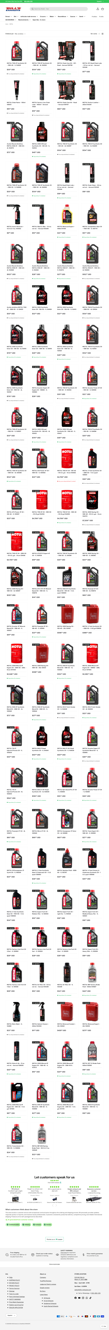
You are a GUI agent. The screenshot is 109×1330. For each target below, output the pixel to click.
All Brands (47, 1298)
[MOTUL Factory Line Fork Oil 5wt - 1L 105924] (42, 937)
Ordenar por (9, 34)
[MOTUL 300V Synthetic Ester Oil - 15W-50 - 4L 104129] (16, 376)
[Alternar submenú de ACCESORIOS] (16, 20)
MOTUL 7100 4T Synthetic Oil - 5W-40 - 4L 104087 (67, 145)
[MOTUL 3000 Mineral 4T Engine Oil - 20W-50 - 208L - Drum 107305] (16, 653)
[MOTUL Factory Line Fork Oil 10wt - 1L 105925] (67, 937)
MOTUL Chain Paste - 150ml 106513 (16, 103)
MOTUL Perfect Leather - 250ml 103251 (91, 103)
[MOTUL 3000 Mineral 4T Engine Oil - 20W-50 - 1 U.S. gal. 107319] (67, 1092)
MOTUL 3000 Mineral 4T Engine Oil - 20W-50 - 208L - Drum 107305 (16, 668)
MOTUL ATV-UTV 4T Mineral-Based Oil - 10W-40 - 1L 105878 (41, 591)
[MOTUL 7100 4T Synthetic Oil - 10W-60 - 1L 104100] (67, 376)
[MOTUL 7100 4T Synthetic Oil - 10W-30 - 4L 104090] (42, 173)
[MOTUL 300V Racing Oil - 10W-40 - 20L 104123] (42, 653)
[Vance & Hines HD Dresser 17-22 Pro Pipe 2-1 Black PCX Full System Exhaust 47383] (35, 1199)
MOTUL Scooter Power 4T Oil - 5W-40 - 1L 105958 (92, 389)
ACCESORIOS (9, 20)
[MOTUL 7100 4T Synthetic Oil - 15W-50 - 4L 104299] (92, 132)
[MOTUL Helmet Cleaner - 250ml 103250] (42, 1012)
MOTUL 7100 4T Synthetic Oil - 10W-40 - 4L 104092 (42, 64)
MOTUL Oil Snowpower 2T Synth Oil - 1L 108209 (15, 871)
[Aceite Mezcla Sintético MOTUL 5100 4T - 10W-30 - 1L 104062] (42, 254)
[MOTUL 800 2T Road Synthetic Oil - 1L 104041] (42, 736)
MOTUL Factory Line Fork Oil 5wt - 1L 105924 (41, 950)
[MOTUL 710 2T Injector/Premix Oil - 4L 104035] (16, 777)
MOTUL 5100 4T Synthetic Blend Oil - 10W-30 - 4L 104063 (66, 668)
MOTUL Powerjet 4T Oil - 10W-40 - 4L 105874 (91, 590)
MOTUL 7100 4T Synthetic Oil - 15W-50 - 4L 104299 (92, 145)
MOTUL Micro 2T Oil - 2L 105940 (40, 832)
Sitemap (11, 1291)
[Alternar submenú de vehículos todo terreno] (37, 16)
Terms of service (14, 1288)
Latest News (44, 1294)
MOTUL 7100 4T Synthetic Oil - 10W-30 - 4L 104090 (42, 186)
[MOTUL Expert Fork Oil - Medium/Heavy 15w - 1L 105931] (92, 899)
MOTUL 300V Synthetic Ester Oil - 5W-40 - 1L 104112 (66, 308)
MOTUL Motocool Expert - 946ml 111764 (66, 228)
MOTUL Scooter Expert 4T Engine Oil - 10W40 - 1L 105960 (40, 390)
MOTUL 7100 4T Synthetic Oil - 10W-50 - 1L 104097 (16, 430)
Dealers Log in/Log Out (16, 1305)
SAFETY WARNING (15, 1299)
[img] (54, 1180)
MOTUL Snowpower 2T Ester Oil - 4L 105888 (66, 832)
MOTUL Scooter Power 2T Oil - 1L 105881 (92, 791)
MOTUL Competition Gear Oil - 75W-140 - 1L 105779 (92, 228)
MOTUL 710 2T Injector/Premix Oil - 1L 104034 (14, 750)
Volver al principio (54, 1264)
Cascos (72, 16)
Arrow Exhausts (48, 1301)
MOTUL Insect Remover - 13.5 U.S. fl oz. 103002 (15, 228)
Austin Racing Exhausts (51, 1306)
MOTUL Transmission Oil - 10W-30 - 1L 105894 (15, 1147)
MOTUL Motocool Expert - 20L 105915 (91, 1025)
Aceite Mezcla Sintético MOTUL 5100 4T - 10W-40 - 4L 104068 (16, 268)
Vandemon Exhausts (50, 1303)
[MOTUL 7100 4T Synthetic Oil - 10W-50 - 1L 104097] (16, 417)
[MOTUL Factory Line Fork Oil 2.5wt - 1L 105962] (16, 937)
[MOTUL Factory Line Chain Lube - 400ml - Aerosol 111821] (42, 90)
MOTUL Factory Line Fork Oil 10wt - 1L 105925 (66, 950)
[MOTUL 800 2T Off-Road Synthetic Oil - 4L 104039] (42, 777)
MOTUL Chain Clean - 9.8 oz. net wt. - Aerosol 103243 (92, 186)
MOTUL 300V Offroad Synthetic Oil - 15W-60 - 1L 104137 (66, 431)
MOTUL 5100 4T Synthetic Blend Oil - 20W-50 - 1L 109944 (40, 709)
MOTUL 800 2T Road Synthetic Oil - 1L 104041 (40, 749)
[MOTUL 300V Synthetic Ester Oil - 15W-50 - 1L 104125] (67, 334)
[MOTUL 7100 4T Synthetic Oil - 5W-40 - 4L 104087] (67, 132)
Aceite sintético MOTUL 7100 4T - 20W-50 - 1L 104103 (16, 308)
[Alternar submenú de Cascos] (77, 16)
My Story (42, 1291)
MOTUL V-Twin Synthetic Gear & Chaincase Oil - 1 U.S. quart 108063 (41, 872)
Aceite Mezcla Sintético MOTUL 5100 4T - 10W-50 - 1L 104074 (66, 268)
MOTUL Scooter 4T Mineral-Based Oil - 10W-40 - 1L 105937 (16, 628)
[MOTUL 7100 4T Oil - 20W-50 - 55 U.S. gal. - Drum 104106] (16, 541)
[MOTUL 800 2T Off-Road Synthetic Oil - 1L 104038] (67, 736)
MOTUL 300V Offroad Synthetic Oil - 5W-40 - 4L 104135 (41, 431)
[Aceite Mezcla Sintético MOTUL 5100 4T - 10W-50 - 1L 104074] (67, 254)
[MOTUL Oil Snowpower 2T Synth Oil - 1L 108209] (16, 858)
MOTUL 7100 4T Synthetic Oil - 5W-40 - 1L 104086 (92, 430)
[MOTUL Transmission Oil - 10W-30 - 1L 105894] (16, 1134)
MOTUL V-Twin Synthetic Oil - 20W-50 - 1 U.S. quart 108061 (92, 473)
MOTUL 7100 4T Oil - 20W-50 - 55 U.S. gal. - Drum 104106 (16, 554)
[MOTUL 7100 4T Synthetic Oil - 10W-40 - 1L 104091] (16, 51)
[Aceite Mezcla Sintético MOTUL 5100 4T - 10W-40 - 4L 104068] (16, 254)
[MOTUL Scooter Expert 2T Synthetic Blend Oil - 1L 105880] (92, 736)
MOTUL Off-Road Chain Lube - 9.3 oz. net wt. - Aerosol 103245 (92, 65)
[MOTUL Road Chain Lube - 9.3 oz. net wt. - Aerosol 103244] (67, 173)
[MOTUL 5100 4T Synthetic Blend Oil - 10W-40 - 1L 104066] (42, 1092)
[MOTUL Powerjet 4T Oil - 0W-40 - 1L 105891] (42, 614)
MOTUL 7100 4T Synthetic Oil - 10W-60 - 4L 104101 (92, 348)
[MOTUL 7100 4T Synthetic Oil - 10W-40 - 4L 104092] (42, 51)
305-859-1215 (95, 1293)
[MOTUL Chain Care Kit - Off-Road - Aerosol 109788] (67, 51)
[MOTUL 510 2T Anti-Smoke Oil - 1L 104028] (67, 695)
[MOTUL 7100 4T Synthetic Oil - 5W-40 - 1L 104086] (92, 417)
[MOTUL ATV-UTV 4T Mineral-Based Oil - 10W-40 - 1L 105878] (42, 576)
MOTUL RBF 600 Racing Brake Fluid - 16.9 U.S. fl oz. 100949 (40, 1148)
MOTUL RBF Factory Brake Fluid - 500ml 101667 (91, 986)
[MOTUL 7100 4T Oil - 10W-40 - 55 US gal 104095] (67, 500)
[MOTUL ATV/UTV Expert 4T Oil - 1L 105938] (42, 541)
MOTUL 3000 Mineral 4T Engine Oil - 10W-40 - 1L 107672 (40, 1065)
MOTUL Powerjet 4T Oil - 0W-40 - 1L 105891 (40, 627)
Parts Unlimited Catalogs (17, 1297)
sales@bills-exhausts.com (83, 1290)
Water (52, 16)
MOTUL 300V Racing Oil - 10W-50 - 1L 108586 (91, 554)
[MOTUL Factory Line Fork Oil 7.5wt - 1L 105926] (16, 972)
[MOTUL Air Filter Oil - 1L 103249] (67, 972)
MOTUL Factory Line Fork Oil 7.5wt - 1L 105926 (16, 986)
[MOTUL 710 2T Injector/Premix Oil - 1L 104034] (16, 736)
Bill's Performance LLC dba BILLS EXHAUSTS (19, 1323)
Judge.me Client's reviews (48, 1284)
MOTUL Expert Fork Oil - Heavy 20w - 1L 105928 (91, 950)
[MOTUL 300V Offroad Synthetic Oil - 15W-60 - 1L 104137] (67, 417)
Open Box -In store (39, 20)
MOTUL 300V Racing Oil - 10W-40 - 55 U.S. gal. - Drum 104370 (92, 514)
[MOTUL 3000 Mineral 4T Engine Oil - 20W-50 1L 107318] (67, 1051)
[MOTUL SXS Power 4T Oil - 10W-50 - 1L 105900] (42, 458)
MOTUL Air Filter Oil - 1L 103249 (65, 986)
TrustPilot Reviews (45, 1281)
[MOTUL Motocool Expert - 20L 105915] (92, 1012)
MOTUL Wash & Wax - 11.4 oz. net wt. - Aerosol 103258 (41, 228)
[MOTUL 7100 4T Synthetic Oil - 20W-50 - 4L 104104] (92, 295)
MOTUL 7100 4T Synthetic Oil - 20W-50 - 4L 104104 (92, 308)
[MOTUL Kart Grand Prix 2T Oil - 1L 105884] (67, 777)
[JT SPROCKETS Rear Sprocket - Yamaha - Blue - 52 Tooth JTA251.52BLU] (94, 1199)
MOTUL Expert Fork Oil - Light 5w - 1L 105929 (65, 913)
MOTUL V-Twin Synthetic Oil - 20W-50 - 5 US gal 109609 (92, 627)
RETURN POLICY (14, 1283)
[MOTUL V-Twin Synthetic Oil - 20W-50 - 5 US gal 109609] (92, 614)
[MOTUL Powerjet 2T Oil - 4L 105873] (16, 819)
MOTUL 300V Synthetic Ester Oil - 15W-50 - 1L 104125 (65, 349)
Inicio (6, 24)
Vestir (81, 16)
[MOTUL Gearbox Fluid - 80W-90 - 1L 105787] (67, 858)
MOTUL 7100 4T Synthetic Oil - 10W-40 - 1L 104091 (16, 64)
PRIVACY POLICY (14, 1286)
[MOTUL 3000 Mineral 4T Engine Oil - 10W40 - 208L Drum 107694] (92, 653)
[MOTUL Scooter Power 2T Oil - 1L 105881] (92, 777)
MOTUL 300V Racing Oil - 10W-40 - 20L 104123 (40, 667)
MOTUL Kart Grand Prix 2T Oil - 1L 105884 (67, 791)
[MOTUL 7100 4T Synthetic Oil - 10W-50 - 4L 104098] (16, 458)
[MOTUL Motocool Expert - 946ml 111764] (67, 214)
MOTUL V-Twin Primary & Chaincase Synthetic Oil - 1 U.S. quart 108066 (92, 872)
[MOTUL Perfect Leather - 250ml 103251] (92, 90)
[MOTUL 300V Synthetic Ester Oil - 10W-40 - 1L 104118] (42, 334)
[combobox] (59, 9)
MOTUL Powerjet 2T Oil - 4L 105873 (16, 832)
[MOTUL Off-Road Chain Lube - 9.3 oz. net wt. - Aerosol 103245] (92, 51)
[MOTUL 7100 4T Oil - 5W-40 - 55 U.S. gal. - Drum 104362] (67, 458)
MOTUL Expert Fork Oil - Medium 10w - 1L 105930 (40, 913)
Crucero (43, 16)
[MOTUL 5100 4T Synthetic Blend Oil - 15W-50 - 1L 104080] (92, 1092)
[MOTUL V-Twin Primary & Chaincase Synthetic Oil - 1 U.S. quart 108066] (92, 858)
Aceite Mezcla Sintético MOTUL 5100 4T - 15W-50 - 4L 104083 (92, 268)
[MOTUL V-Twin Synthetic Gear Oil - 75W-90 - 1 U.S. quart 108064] (16, 899)
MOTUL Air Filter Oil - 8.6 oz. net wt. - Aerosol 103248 (41, 986)
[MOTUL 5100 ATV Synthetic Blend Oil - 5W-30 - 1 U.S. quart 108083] (67, 576)
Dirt (15, 16)
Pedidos (94, 16)
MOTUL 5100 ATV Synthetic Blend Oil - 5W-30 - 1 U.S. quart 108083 (66, 591)
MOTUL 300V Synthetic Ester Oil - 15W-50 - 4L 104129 (15, 390)
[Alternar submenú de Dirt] (18, 16)
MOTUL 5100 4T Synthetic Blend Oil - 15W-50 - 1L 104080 (91, 1107)
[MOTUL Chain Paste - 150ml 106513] (16, 90)
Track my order (14, 1294)
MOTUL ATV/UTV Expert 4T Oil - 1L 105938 (41, 554)
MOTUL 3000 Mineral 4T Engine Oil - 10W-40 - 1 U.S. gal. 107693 (16, 1107)
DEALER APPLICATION (16, 1307)
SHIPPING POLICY (14, 1280)
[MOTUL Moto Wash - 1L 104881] (16, 1012)
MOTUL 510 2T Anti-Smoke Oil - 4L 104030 (91, 708)
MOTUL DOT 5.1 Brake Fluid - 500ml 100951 (92, 1064)
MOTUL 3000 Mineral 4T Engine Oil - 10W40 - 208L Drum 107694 (91, 668)
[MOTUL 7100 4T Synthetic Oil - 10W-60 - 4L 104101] (92, 334)
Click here (64, 1252)
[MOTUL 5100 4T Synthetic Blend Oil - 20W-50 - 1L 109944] (42, 695)
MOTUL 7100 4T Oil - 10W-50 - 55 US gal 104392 (41, 513)
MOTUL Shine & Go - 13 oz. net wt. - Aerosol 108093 (16, 1064)
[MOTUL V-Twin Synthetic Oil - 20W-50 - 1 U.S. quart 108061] (92, 458)
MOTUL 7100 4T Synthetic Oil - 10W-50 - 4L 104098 (16, 472)
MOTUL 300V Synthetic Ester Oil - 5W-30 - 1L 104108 (42, 308)
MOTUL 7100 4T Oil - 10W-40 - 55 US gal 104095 (66, 513)
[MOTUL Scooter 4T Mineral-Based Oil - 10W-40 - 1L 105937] (16, 614)
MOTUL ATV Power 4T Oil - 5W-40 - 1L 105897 (16, 513)
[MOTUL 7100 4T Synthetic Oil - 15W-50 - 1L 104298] (67, 541)
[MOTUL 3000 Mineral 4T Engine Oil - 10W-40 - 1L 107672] (42, 1051)
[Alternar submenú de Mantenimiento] (30, 20)
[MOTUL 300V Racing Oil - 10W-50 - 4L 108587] (16, 576)
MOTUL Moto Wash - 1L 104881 (14, 1025)
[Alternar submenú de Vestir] (85, 16)
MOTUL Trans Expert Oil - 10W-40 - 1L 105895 (91, 832)
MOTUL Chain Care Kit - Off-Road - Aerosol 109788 (66, 64)
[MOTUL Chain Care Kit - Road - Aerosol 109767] (67, 90)
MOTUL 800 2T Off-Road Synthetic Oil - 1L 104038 (65, 749)
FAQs (10, 1277)
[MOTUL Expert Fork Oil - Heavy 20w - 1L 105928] (92, 937)
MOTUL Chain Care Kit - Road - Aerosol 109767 (67, 103)
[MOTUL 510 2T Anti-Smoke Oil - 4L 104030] (92, 695)
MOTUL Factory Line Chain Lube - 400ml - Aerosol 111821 (41, 105)
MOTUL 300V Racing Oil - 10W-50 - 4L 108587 (15, 590)
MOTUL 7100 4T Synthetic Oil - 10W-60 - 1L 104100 (67, 389)
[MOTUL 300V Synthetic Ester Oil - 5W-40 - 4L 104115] (16, 334)
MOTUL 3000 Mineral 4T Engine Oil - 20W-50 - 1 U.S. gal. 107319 (66, 1107)
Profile (101, 16)
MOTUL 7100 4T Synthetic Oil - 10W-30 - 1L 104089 (16, 186)
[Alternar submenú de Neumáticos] (67, 16)
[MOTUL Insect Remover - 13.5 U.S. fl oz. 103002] (16, 214)
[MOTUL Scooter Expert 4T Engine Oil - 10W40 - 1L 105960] (42, 376)
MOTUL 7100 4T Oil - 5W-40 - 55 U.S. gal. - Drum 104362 (66, 472)
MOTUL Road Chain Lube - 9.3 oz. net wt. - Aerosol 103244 (66, 187)
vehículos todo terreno (28, 16)
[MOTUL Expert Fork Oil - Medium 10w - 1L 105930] (42, 899)
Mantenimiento (23, 20)
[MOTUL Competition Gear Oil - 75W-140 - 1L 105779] (92, 214)
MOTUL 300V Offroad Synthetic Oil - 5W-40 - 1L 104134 (41, 146)
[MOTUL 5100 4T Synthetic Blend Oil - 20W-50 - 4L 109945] (16, 695)
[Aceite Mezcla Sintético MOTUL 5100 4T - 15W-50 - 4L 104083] (92, 254)
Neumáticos (62, 16)
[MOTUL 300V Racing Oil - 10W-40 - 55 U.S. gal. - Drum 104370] (92, 500)
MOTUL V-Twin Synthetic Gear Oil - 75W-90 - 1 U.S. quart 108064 (15, 914)
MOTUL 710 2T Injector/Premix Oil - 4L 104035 (15, 792)
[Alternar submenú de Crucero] (47, 16)
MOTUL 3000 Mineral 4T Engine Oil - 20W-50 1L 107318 (65, 1065)
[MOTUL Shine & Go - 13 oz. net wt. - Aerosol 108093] (16, 1051)
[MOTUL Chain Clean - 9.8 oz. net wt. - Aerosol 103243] (92, 173)
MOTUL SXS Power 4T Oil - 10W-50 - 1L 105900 (41, 472)
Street (7, 16)
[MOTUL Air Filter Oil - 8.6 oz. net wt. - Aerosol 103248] (42, 972)
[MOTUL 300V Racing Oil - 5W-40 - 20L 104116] (67, 614)
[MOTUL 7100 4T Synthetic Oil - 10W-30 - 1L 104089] (16, 173)
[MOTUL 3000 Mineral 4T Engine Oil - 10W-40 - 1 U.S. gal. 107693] (16, 1092)
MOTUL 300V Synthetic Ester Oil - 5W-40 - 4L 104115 (16, 348)
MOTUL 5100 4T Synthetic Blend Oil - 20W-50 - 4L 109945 (15, 709)
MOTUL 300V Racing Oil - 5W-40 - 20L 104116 (65, 627)
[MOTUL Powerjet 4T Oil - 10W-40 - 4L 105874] (92, 576)
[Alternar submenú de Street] (11, 16)
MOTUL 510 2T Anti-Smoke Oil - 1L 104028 (66, 708)
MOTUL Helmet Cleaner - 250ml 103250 (40, 1025)
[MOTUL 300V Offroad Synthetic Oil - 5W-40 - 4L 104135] (42, 417)
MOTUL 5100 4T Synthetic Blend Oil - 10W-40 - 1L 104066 (40, 1107)
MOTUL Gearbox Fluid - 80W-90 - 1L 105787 (67, 871)
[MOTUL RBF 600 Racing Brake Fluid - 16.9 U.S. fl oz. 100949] (42, 1134)
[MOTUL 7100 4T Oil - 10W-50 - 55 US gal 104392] (42, 500)
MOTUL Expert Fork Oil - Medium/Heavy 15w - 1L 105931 (91, 914)
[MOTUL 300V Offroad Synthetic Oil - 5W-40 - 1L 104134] (42, 132)
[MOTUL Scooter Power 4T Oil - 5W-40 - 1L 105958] (92, 376)
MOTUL (11, 24)
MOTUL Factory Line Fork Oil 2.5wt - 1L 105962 (16, 950)
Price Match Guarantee (16, 1302)
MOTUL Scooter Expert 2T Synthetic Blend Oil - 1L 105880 (91, 750)
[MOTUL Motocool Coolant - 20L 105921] (67, 1012)
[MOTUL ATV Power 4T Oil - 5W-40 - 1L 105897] (16, 500)
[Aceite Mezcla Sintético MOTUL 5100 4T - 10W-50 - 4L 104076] (16, 132)
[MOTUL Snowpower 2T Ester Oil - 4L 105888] (67, 819)
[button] (102, 9)
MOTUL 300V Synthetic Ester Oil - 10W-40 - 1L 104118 (42, 348)
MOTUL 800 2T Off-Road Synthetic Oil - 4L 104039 (40, 791)
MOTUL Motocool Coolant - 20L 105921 (66, 1025)
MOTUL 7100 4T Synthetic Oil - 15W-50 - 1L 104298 (67, 554)
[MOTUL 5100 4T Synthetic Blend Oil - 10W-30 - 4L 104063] (67, 653)
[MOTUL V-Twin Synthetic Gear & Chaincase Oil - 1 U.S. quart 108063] (42, 858)
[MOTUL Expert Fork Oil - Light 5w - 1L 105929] (67, 899)
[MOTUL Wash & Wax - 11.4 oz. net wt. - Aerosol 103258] (42, 214)
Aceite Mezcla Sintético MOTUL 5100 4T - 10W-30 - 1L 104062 (41, 268)
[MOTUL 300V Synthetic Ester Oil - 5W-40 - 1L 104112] (67, 295)
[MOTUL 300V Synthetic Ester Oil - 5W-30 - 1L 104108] (42, 295)
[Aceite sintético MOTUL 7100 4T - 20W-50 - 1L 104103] (16, 295)
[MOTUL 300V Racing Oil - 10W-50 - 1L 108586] (92, 541)
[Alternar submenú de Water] (55, 16)
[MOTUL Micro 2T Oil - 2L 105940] (42, 819)
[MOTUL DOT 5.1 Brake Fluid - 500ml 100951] (92, 1051)
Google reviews (44, 1288)
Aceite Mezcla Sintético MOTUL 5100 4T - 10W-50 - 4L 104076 (16, 146)
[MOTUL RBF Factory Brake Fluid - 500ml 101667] (92, 972)
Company (43, 1277)
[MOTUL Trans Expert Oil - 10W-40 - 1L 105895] (92, 819)
